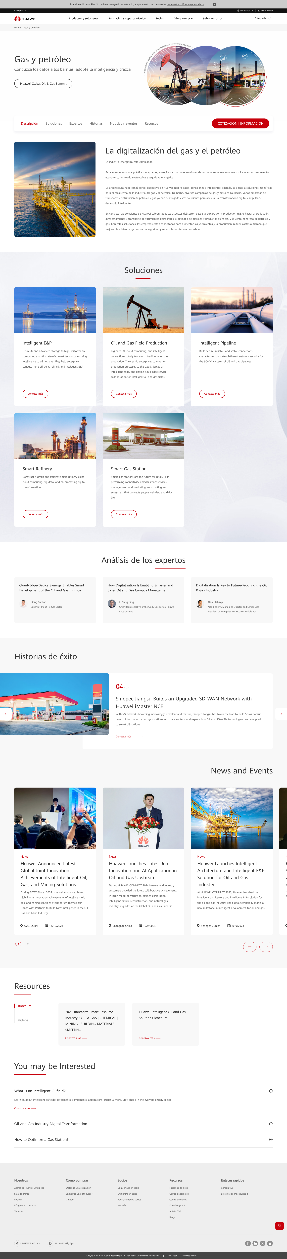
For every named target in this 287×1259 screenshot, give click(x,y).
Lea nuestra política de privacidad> (185, 4)
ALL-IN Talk (175, 1211)
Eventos (18, 1199)
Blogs (172, 1217)
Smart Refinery (37, 468)
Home (17, 27)
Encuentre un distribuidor (79, 1193)
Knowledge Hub (177, 1205)
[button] (6, 714)
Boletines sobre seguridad (234, 1193)
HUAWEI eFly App (64, 1243)
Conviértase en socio (128, 1187)
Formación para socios (129, 1199)
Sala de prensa (22, 1193)
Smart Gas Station (128, 468)
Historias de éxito (178, 1187)
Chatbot (70, 1199)
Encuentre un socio (127, 1193)
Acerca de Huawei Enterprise (29, 1187)
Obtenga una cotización (78, 1187)
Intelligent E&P (37, 343)
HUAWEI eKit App (31, 1243)
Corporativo (227, 1187)
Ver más (18, 1211)
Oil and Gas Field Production (139, 343)
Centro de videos (178, 1199)
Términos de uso (189, 1256)
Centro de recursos (179, 1193)
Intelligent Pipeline (217, 343)
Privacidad (172, 1256)
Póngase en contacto (25, 1205)
